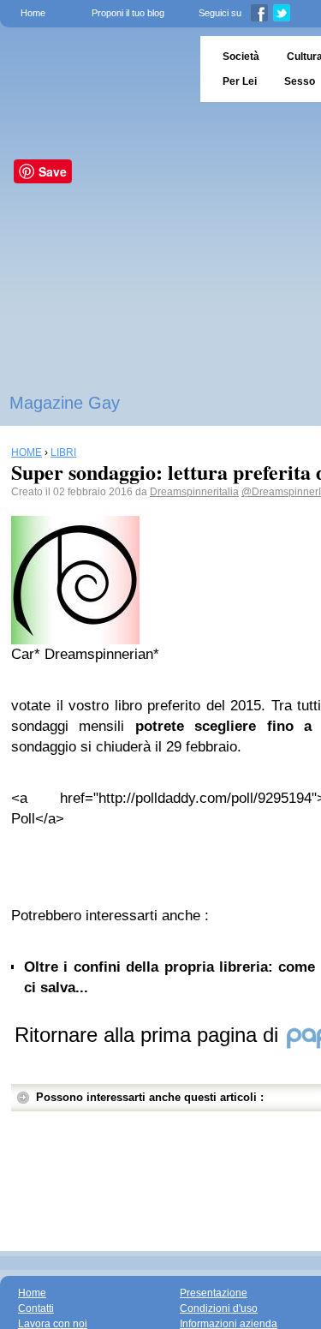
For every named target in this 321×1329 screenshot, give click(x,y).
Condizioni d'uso (219, 1308)
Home (33, 13)
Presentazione (213, 1293)
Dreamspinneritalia (194, 492)
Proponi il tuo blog (128, 13)
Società (241, 57)
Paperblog (94, 69)
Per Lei (240, 81)
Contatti (36, 1308)
